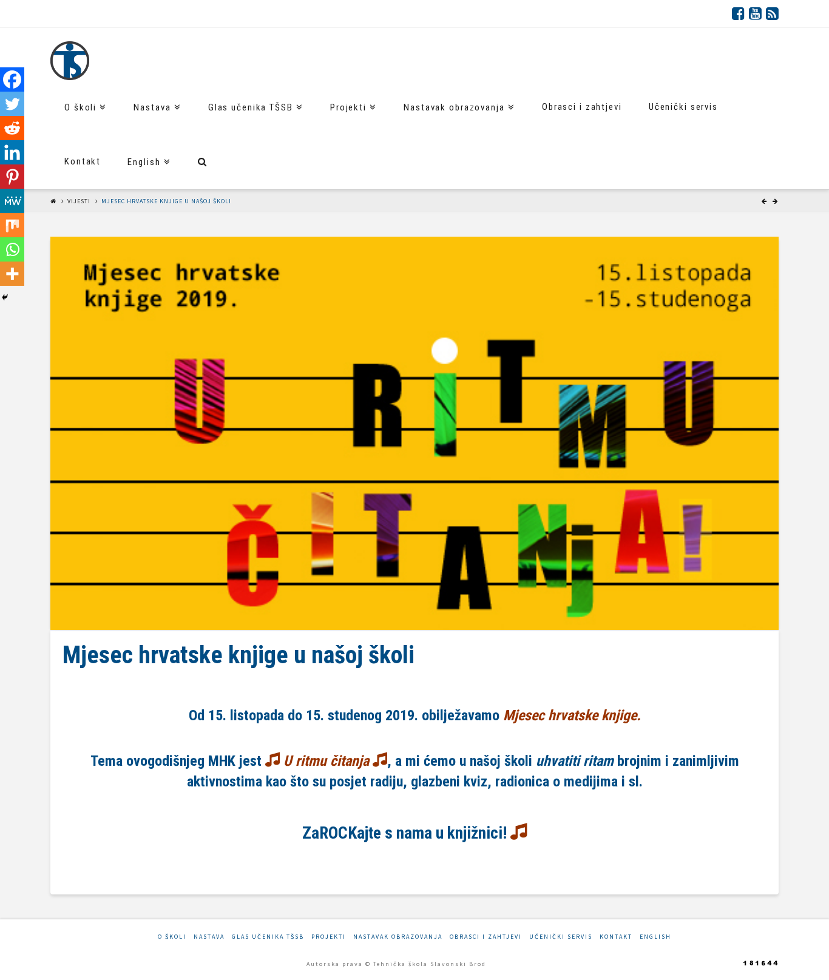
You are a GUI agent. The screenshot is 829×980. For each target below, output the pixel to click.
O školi (172, 937)
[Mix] (12, 225)
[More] (12, 274)
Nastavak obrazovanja (397, 937)
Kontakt (616, 937)
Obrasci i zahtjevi (486, 937)
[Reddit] (12, 128)
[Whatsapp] (12, 249)
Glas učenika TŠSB (268, 937)
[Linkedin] (12, 152)
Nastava (209, 937)
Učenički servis (560, 937)
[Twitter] (12, 104)
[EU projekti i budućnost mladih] (69, 60)
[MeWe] (12, 201)
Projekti (328, 937)
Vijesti (78, 201)
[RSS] (772, 13)
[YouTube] (755, 13)
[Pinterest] (12, 176)
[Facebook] (738, 13)
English (655, 937)
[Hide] (5, 297)
